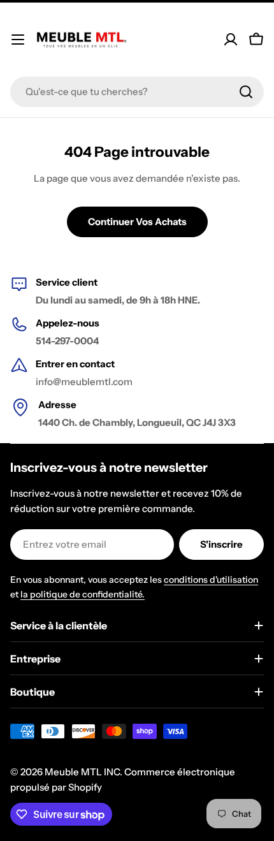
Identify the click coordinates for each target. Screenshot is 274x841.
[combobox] (137, 92)
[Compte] (230, 39)
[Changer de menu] (17, 39)
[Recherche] (246, 91)
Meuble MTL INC (82, 772)
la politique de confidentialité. (82, 594)
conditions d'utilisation (211, 579)
